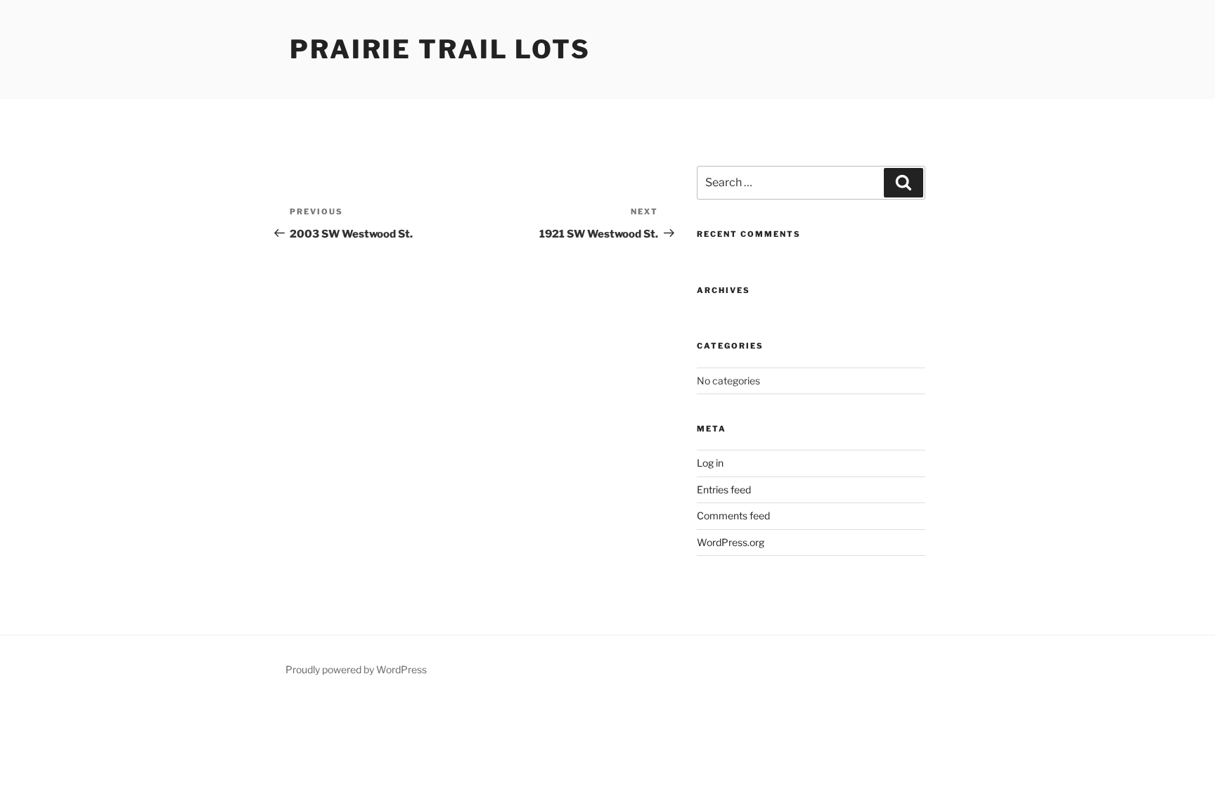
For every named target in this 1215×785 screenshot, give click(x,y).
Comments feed (733, 515)
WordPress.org (730, 542)
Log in (710, 463)
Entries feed (724, 489)
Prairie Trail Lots (440, 49)
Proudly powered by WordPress (356, 669)
